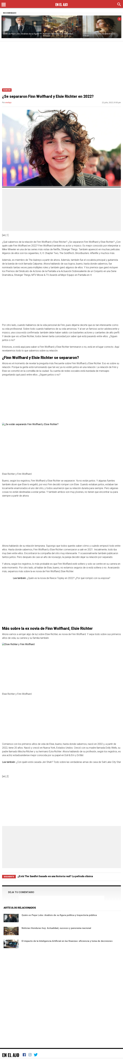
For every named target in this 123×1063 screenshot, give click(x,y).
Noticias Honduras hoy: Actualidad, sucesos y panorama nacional (56, 928)
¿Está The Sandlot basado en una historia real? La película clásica (55, 876)
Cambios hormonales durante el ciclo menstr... (99, 35)
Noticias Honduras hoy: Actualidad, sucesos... (58, 35)
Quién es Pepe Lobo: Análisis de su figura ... (21, 35)
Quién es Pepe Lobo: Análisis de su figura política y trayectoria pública (59, 915)
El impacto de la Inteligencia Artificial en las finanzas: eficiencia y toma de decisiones (67, 941)
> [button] (119, 18)
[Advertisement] (62, 64)
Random (6, 90)
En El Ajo (10, 1054)
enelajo (8, 103)
